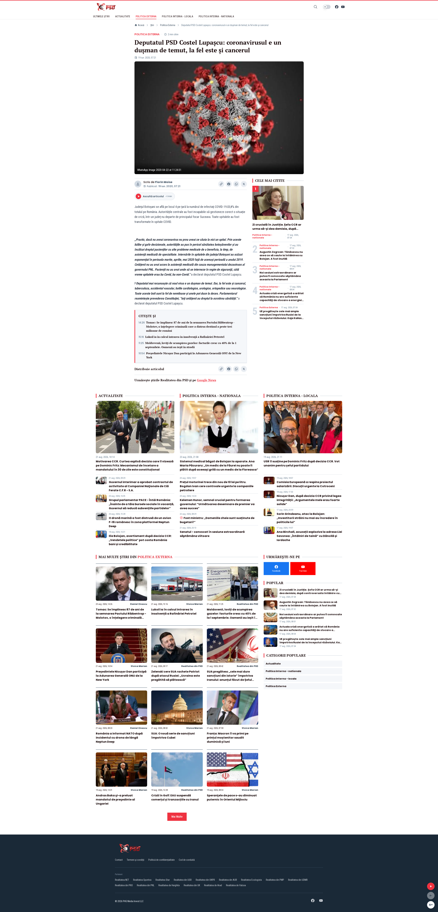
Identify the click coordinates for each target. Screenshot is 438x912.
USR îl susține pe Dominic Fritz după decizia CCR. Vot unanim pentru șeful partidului (302, 463)
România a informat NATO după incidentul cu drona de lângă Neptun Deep (119, 738)
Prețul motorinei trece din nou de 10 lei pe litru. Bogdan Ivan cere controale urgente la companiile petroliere (216, 486)
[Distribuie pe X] (244, 184)
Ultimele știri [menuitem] (101, 16)
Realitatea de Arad (213, 885)
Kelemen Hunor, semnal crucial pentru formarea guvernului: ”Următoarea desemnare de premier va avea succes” (217, 504)
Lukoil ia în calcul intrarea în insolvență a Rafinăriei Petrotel (184, 337)
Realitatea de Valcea (236, 885)
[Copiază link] (221, 184)
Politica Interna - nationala (262, 236)
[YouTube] (343, 7)
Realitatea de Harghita (169, 885)
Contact (119, 859)
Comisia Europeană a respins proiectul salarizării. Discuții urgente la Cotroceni (306, 484)
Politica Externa (167, 25)
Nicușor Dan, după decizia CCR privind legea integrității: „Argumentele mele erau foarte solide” (309, 500)
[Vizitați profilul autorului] (137, 184)
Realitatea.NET (122, 879)
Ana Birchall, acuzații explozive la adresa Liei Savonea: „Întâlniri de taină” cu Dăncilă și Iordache (309, 536)
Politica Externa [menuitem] (146, 16)
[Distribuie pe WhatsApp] (236, 184)
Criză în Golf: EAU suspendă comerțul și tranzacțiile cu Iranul (175, 797)
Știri (152, 25)
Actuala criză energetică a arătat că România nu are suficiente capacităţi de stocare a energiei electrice (282, 298)
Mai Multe (177, 816)
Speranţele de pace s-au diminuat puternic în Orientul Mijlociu (232, 797)
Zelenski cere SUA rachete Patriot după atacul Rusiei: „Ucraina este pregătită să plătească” (175, 676)
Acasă (141, 25)
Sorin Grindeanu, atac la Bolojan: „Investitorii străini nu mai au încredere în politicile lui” (307, 518)
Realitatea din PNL (145, 885)
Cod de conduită (187, 859)
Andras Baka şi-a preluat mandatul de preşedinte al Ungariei (115, 799)
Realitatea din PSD (247, 604)
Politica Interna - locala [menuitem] (177, 16)
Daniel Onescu (138, 604)
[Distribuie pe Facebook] (229, 184)
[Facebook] (337, 7)
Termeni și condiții (135, 859)
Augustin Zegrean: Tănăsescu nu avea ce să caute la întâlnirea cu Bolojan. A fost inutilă (281, 255)
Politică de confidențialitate (161, 859)
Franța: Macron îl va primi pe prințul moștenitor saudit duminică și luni (227, 738)
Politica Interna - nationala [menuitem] (216, 16)
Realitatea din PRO (124, 885)
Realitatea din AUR (228, 879)
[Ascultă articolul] (431, 886)
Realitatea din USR (183, 879)
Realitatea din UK (192, 885)
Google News (206, 380)
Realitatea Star (163, 879)
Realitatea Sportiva (142, 879)
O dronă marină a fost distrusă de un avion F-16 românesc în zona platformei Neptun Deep (140, 522)
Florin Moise (163, 182)
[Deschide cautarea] (315, 6)
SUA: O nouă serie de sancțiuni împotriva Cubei (173, 736)
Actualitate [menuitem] (122, 16)
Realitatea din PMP (275, 879)
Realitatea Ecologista (251, 879)
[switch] (327, 7)
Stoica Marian (194, 604)
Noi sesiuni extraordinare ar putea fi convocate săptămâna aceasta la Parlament (280, 276)
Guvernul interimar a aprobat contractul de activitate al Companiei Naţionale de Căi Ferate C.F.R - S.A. (141, 486)
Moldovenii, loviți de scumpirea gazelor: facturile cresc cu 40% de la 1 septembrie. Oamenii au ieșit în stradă (190, 345)
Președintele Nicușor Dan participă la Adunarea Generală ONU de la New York (193, 355)
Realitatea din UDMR (298, 879)
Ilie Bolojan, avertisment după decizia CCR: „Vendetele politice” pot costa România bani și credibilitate (140, 540)
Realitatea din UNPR (205, 879)
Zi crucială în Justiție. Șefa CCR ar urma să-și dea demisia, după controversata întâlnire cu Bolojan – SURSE (277, 231)
